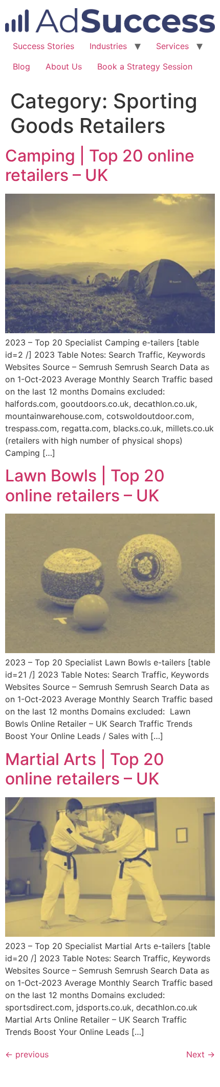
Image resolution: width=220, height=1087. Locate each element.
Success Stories (43, 46)
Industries (108, 46)
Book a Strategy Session (144, 66)
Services (172, 46)
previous (27, 1054)
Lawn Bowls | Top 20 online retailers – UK (85, 485)
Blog (21, 66)
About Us (64, 66)
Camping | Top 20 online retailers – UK (99, 165)
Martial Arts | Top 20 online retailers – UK (84, 769)
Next (200, 1054)
